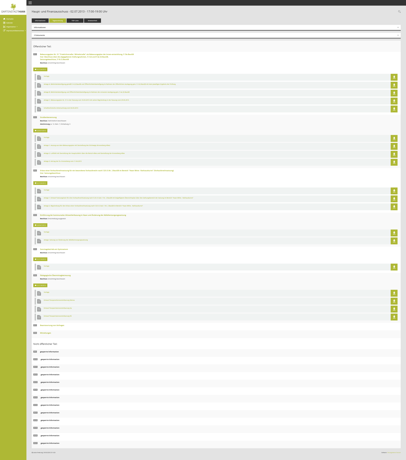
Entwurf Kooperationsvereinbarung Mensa (59, 300)
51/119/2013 (41, 259)
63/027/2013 (41, 131)
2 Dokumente (39, 35)
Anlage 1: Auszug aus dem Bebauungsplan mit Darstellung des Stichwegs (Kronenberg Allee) (77, 145)
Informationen (40, 21)
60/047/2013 (41, 225)
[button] (13, 27)
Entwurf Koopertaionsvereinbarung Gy (58, 308)
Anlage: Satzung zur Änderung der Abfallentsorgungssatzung (66, 240)
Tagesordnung (58, 21)
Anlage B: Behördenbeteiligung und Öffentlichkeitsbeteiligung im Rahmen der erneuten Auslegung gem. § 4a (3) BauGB (87, 92)
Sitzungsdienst (394, 452)
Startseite (9, 19)
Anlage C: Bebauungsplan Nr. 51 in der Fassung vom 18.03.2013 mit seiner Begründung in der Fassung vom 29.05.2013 (86, 100)
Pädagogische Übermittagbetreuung (55, 275)
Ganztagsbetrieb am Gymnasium (54, 249)
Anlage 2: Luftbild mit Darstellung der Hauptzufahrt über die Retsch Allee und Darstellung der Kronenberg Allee (84, 153)
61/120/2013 (41, 183)
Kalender (9, 23)
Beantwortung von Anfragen (52, 325)
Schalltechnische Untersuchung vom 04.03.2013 (61, 108)
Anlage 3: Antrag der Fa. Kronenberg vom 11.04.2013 (63, 161)
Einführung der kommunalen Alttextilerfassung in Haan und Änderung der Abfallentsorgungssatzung (83, 215)
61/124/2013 (41, 69)
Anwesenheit (92, 21)
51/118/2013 (41, 285)
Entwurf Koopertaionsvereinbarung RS (58, 316)
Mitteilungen (45, 333)
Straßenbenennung (48, 117)
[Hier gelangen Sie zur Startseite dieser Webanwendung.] (13, 8)
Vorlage (46, 76)
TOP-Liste (75, 21)
